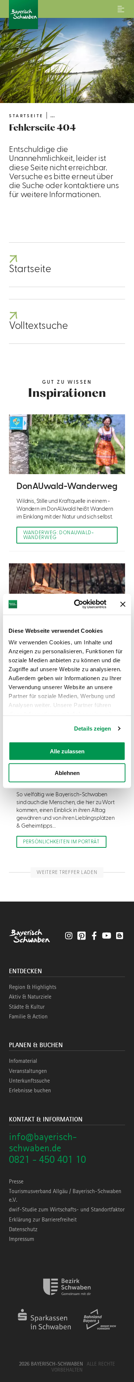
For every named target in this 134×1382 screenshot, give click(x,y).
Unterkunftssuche (29, 1080)
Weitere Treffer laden (67, 872)
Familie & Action (28, 1016)
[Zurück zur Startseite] (67, 14)
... (52, 115)
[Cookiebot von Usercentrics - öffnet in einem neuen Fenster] (78, 604)
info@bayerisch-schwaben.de (43, 1142)
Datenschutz (23, 1229)
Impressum (21, 1239)
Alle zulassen (67, 751)
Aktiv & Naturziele (30, 996)
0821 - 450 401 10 (47, 1159)
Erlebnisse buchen (30, 1090)
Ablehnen (67, 773)
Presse (16, 1181)
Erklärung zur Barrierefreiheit (43, 1219)
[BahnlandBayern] (100, 1332)
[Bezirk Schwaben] (67, 1300)
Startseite (26, 115)
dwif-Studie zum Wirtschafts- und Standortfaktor (67, 1209)
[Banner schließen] (122, 604)
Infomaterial (23, 1061)
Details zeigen (92, 728)
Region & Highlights (32, 987)
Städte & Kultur (27, 1006)
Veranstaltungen (28, 1071)
